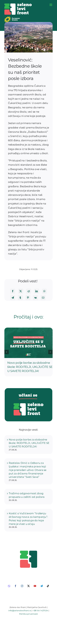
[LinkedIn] (36, 291)
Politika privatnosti (28, 614)
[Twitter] (20, 291)
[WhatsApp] (44, 291)
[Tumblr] (20, 297)
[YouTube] (35, 586)
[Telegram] (13, 297)
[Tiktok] (48, 586)
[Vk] (35, 297)
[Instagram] (22, 586)
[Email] (43, 297)
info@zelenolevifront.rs (19, 610)
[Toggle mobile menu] (51, 4)
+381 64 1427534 (40, 610)
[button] (6, 352)
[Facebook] (13, 291)
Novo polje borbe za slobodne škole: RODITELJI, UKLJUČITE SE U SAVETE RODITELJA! (29, 367)
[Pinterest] (28, 297)
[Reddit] (28, 291)
